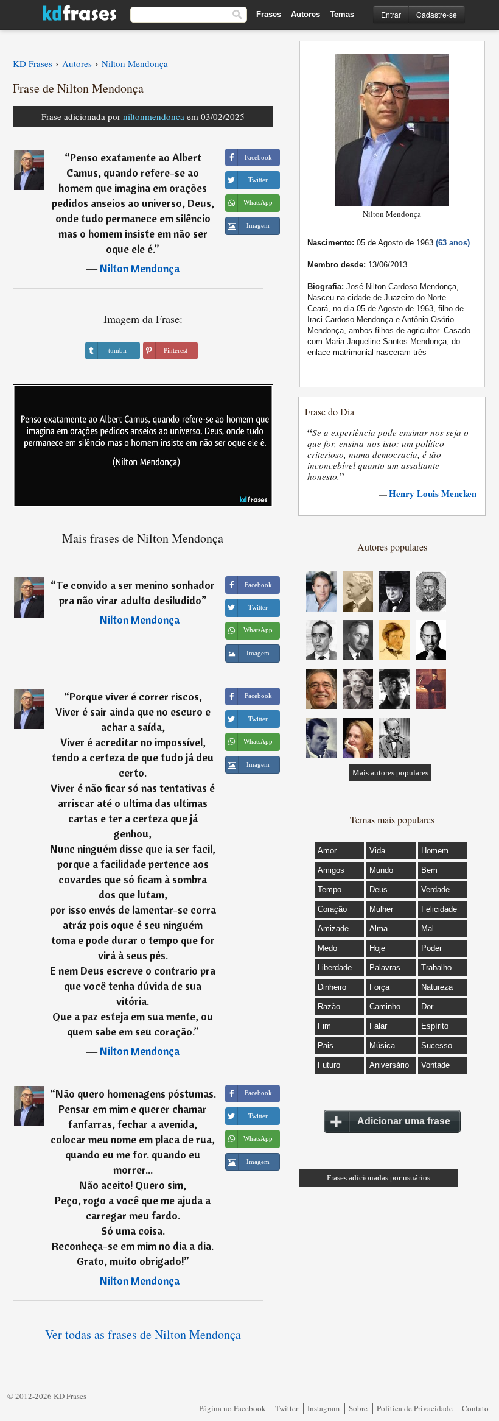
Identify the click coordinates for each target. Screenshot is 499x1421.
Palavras (384, 967)
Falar (378, 1026)
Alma (378, 928)
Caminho (384, 1006)
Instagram (323, 1408)
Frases (268, 14)
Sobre (358, 1408)
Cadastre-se (436, 14)
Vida (377, 850)
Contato (475, 1408)
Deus (378, 889)
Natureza (437, 987)
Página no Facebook (232, 1408)
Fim (324, 1026)
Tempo (329, 889)
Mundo (381, 870)
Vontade (435, 1065)
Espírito (434, 1026)
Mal (427, 928)
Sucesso (436, 1045)
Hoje (377, 948)
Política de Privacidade (415, 1408)
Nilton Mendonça (140, 268)
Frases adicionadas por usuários (378, 1177)
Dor (427, 1006)
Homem (434, 850)
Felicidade (439, 909)
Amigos (331, 870)
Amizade (333, 928)
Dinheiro (332, 987)
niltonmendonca (153, 116)
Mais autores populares (390, 772)
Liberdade (335, 967)
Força (379, 987)
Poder (431, 948)
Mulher (381, 909)
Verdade (435, 889)
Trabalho (436, 967)
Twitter (286, 1408)
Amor (327, 850)
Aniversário (389, 1065)
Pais (325, 1045)
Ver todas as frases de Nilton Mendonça (143, 1334)
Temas (342, 14)
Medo (327, 948)
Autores (305, 14)
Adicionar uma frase (403, 1121)
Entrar (391, 14)
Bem (429, 870)
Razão (329, 1006)
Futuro (329, 1065)
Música (382, 1045)
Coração (332, 909)
